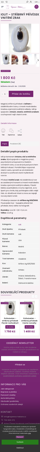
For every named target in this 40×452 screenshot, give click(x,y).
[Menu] (2, 6)
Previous (33, 296)
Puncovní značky (8, 395)
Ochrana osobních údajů (12, 404)
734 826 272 (9, 420)
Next (36, 296)
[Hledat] (27, 2)
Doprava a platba (9, 392)
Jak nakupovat (7, 389)
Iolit (19, 224)
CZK (36, 2)
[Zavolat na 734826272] (7, 2)
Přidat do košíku (21, 94)
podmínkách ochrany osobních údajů (19, 376)
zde (29, 433)
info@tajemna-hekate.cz (15, 417)
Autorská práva (8, 398)
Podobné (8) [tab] (15, 144)
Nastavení (20, 437)
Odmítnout (20, 448)
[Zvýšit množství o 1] (7, 94)
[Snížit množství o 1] (2, 94)
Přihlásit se (20, 365)
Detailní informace (8, 123)
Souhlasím (20, 442)
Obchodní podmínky (10, 401)
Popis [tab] (4, 144)
